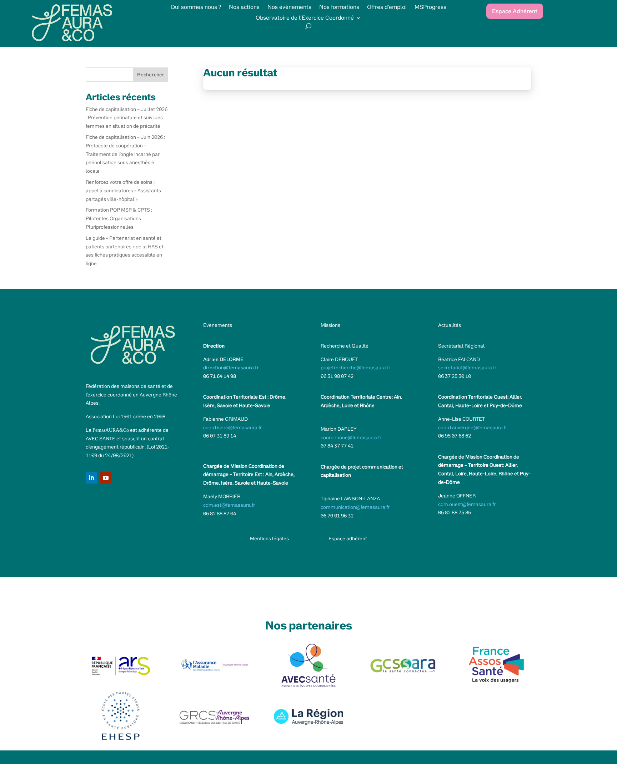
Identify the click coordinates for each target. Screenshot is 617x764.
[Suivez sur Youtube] (105, 478)
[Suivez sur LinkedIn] (91, 478)
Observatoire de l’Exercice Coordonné (305, 18)
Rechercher (150, 74)
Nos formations (339, 8)
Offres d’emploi (387, 8)
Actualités (449, 325)
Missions (330, 325)
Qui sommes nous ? (196, 8)
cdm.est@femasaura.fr (229, 505)
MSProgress (430, 8)
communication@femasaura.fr (355, 507)
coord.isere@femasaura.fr (232, 427)
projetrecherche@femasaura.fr (355, 367)
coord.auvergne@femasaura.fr (472, 427)
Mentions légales (269, 538)
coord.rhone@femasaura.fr (351, 437)
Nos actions (244, 8)
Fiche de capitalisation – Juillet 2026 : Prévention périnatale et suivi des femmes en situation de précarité (126, 118)
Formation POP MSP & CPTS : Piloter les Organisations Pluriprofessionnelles (119, 218)
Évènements (217, 325)
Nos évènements (289, 8)
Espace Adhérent (514, 11)
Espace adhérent (347, 538)
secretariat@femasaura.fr (467, 367)
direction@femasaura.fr (231, 367)
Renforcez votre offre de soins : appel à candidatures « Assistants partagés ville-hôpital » (123, 190)
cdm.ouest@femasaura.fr (467, 504)
